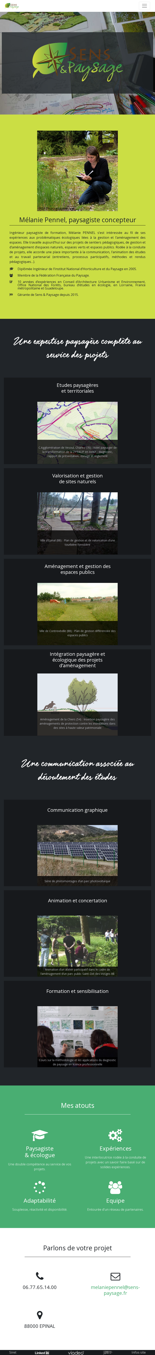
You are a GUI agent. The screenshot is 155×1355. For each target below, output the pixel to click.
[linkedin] (42, 1352)
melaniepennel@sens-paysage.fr (115, 1290)
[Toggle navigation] (144, 6)
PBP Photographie (53, 208)
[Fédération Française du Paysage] (108, 1352)
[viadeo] (76, 1352)
